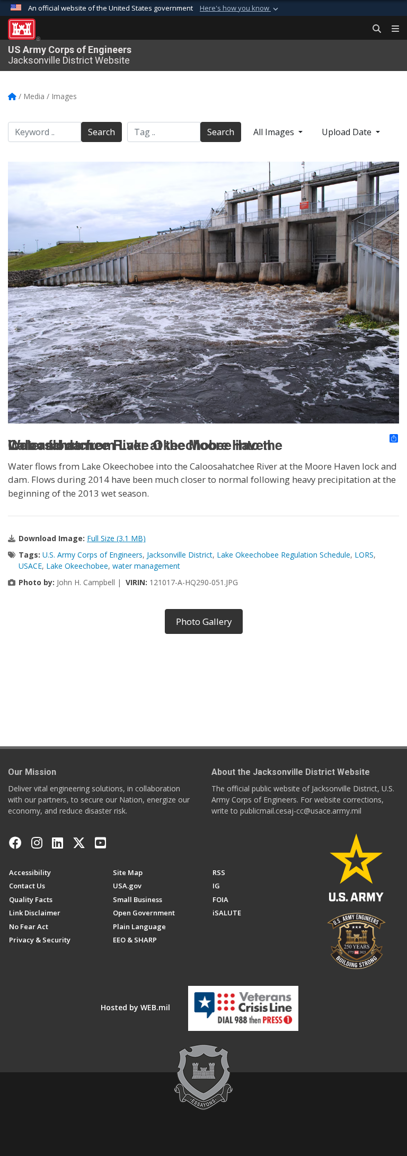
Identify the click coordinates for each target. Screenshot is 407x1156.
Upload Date (348, 132)
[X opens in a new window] (79, 842)
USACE (30, 566)
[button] (240, 8)
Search (101, 132)
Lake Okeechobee (77, 566)
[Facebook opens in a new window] (15, 842)
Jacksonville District (180, 555)
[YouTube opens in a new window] (100, 842)
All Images (274, 132)
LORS (364, 555)
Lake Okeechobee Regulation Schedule (283, 555)
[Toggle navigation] (391, 29)
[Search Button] (373, 29)
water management (146, 566)
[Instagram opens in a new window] (36, 842)
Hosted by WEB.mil (135, 1007)
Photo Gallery (204, 621)
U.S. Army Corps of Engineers (92, 555)
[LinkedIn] (57, 842)
